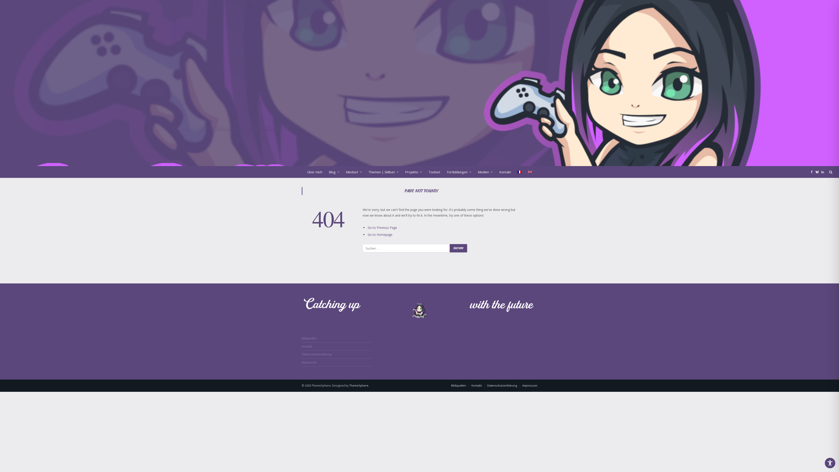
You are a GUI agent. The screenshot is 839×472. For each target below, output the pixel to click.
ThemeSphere (358, 385)
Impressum (309, 362)
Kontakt (505, 172)
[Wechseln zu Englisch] (530, 172)
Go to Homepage (380, 235)
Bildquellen (309, 338)
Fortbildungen (457, 172)
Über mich (314, 172)
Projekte (411, 172)
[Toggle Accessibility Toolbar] (830, 463)
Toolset (434, 172)
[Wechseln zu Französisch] (519, 172)
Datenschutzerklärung (316, 354)
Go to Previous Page (382, 228)
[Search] (830, 172)
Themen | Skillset (381, 172)
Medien (483, 172)
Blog (332, 172)
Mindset (352, 172)
